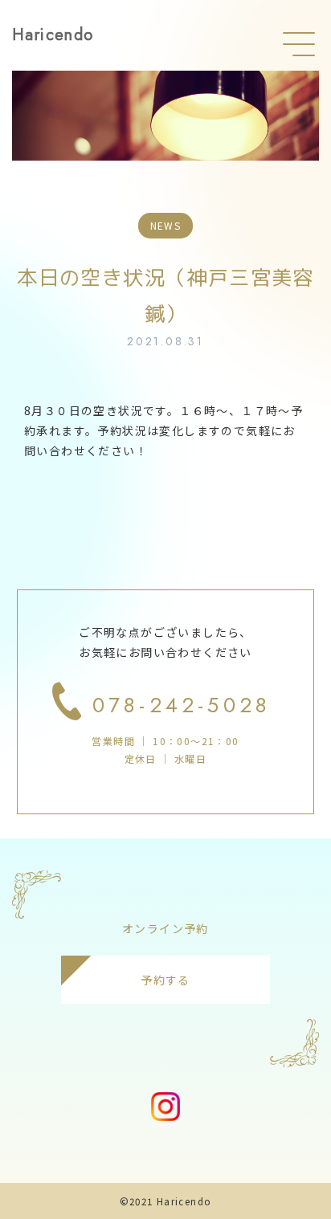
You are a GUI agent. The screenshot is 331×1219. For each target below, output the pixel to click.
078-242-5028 (181, 705)
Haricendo (53, 35)
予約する (165, 980)
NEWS (166, 225)
